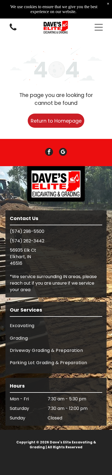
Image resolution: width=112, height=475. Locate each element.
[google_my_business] (63, 152)
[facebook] (49, 152)
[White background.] (13, 30)
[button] (99, 27)
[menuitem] (56, 325)
